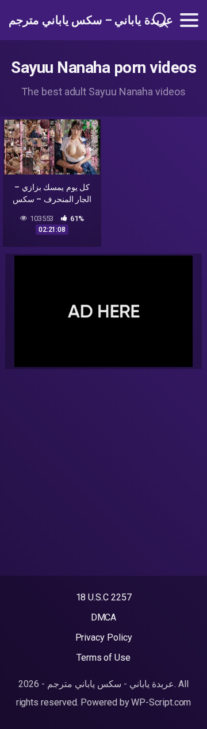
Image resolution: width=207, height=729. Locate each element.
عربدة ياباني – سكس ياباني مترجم (65, 20)
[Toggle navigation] (189, 20)
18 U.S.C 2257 (104, 597)
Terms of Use (103, 657)
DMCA (104, 617)
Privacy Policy (103, 637)
